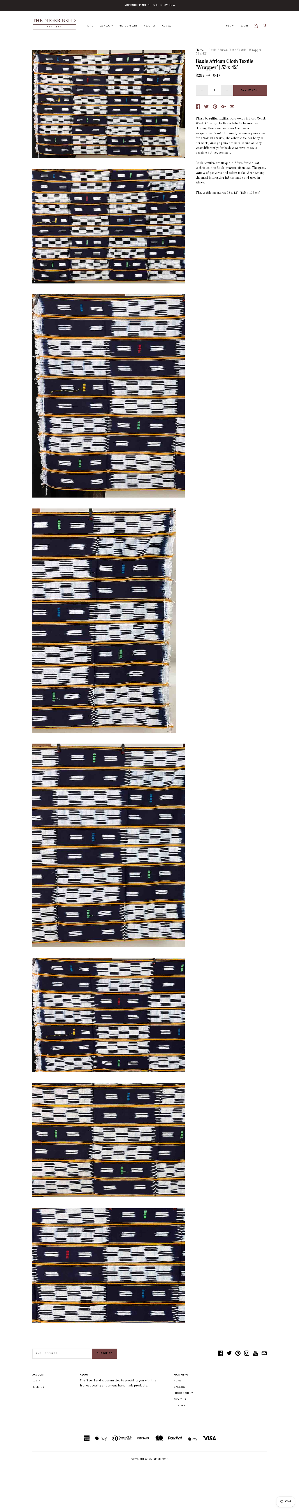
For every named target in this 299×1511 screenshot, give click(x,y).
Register (38, 1386)
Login (244, 25)
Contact (167, 25)
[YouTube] (255, 1354)
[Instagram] (246, 1354)
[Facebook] (220, 1354)
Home (89, 25)
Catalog (105, 25)
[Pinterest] (238, 1354)
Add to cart (250, 89)
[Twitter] (229, 1354)
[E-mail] (264, 1354)
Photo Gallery (128, 25)
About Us (150, 25)
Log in (36, 1380)
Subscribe (104, 1353)
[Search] (264, 26)
